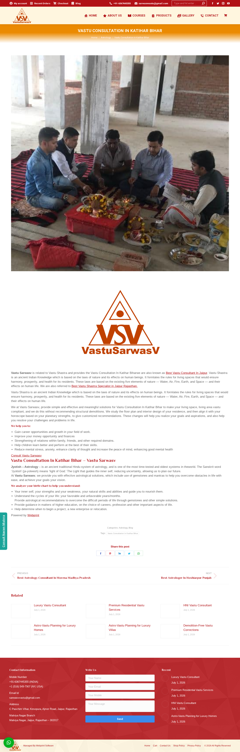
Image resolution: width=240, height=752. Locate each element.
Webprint (33, 515)
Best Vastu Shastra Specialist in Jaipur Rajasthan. (105, 386)
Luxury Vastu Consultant (50, 605)
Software (49, 745)
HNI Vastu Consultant (197, 605)
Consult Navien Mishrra (3, 531)
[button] (9, 742)
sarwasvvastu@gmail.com (153, 3)
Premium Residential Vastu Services (126, 607)
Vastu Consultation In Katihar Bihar (123, 533)
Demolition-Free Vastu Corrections (198, 628)
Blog (131, 528)
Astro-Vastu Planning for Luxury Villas (130, 628)
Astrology (123, 528)
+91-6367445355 (122, 3)
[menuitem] (18, 3)
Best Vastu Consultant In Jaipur (186, 373)
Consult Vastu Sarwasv (26, 455)
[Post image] (20, 611)
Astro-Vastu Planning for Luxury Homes (55, 628)
